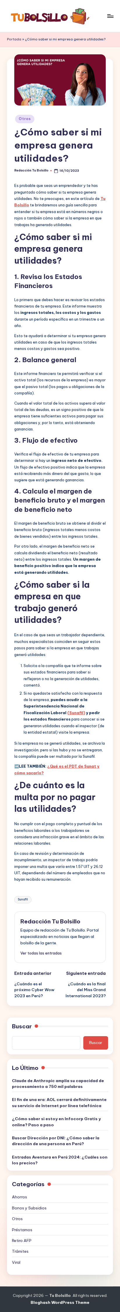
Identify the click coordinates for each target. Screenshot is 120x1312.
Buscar (22, 1026)
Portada (14, 39)
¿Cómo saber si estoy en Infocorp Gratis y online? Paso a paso (56, 1121)
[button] (41, 953)
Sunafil (23, 899)
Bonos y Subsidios (29, 1208)
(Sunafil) (76, 712)
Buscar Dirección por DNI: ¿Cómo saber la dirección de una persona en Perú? (55, 1140)
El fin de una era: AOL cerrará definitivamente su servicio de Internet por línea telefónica (59, 1102)
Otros (25, 119)
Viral (16, 1262)
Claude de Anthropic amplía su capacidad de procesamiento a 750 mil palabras (58, 1083)
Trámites (20, 1251)
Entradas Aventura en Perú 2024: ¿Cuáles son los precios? (59, 1160)
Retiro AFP (21, 1240)
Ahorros (19, 1197)
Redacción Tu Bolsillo (50, 921)
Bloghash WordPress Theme (60, 1302)
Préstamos (22, 1229)
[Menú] (110, 15)
